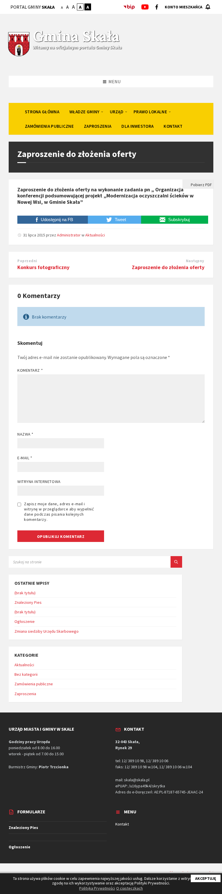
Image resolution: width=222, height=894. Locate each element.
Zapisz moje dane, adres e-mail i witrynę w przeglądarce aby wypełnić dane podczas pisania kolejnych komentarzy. (59, 511)
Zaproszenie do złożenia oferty (168, 267)
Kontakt (122, 824)
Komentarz (30, 370)
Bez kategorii (26, 674)
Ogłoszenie (24, 621)
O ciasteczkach (129, 888)
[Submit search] (176, 562)
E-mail (24, 457)
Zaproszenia (25, 693)
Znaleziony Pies (28, 602)
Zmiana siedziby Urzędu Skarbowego (46, 631)
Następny (195, 260)
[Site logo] (19, 55)
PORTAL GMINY (32, 7)
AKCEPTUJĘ (205, 878)
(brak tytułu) (25, 592)
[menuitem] (42, 111)
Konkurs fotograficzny (43, 267)
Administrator (69, 235)
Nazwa (25, 434)
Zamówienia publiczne (33, 683)
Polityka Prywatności (97, 888)
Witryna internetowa (39, 481)
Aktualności (95, 235)
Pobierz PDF (201, 184)
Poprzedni (27, 260)
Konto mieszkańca (183, 7)
